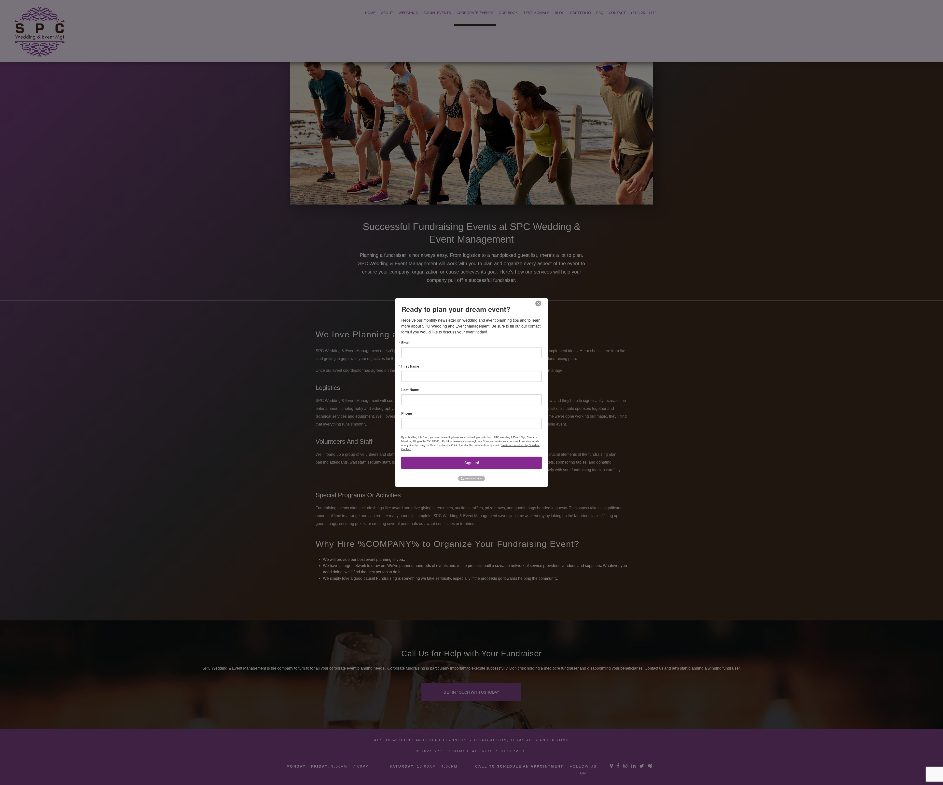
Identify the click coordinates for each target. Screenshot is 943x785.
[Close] (538, 303)
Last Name (410, 389)
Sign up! (471, 462)
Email (405, 342)
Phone (406, 413)
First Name (410, 366)
